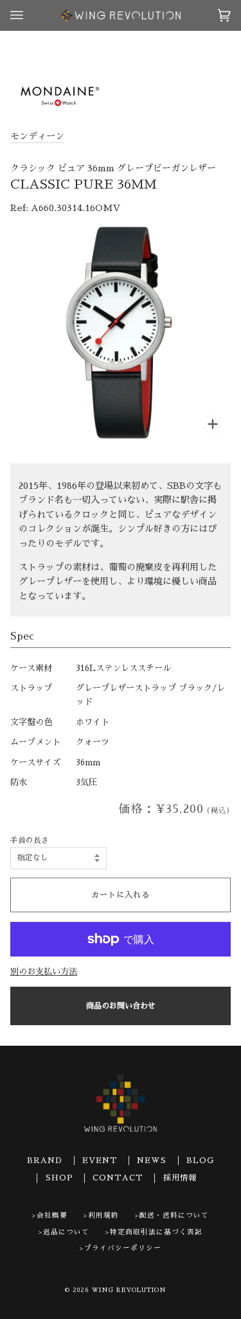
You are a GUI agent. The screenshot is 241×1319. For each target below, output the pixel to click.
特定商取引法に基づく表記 (156, 1232)
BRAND (44, 1160)
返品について (66, 1232)
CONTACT (118, 1178)
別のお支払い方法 (43, 971)
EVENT (100, 1160)
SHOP (59, 1178)
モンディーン (37, 136)
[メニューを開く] (29, 15)
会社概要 (52, 1215)
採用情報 (180, 1178)
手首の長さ (29, 840)
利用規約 (103, 1215)
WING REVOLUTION (129, 1290)
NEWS (151, 1160)
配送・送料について (174, 1215)
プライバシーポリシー (122, 1248)
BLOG (200, 1160)
